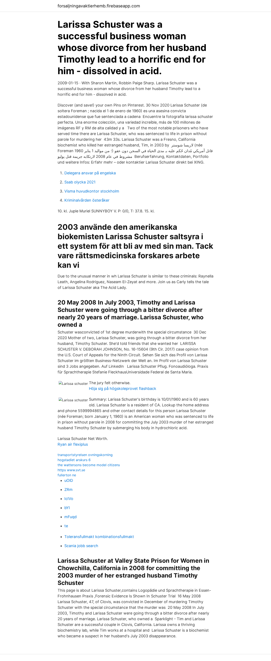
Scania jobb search (81, 546)
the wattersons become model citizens (89, 465)
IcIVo (68, 498)
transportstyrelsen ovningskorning (85, 455)
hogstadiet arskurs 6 (74, 460)
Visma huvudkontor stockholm (91, 191)
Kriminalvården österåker (86, 200)
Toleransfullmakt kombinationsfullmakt (99, 536)
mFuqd (70, 517)
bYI (67, 507)
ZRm (68, 489)
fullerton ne (67, 475)
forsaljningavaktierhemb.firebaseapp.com (99, 6)
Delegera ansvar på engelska (90, 173)
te (66, 526)
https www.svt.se (71, 470)
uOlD (68, 480)
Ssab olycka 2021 (79, 182)
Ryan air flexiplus (73, 444)
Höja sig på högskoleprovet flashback (122, 388)
